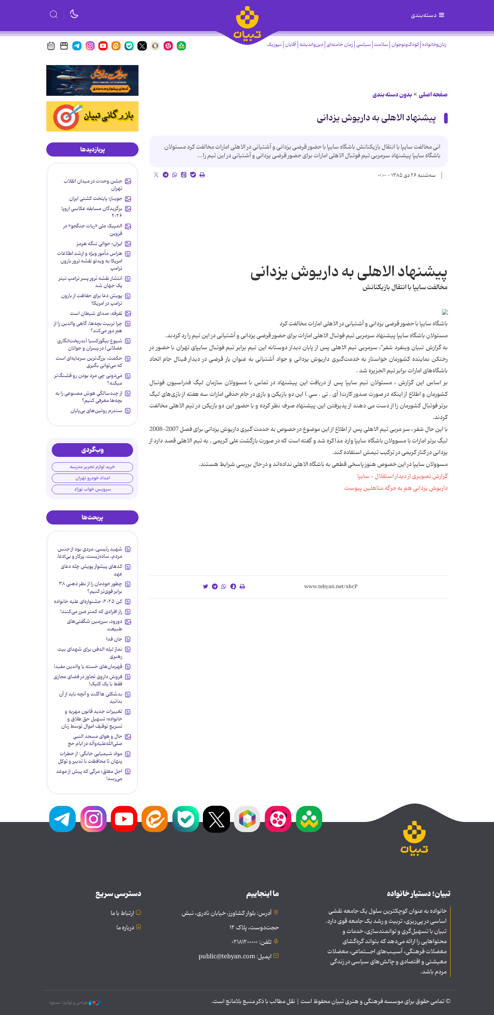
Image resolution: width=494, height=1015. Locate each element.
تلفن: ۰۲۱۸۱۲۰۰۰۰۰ (251, 942)
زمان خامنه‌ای (340, 44)
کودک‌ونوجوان (405, 44)
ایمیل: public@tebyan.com (235, 957)
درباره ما (125, 928)
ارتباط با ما (122, 913)
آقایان (290, 44)
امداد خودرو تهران (92, 478)
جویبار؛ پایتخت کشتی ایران (95, 198)
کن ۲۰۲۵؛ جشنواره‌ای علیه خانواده (88, 601)
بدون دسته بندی (392, 95)
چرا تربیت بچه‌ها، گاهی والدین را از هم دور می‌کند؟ (88, 327)
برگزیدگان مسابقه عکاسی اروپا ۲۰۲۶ (91, 212)
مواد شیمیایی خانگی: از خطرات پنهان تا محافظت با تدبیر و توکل (90, 757)
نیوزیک (274, 44)
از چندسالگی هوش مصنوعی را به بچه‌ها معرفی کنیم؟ (88, 396)
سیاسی (363, 44)
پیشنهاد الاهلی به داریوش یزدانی (376, 118)
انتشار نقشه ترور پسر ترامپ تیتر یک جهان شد (90, 282)
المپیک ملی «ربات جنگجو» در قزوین (92, 229)
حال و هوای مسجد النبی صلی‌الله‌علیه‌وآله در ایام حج (95, 740)
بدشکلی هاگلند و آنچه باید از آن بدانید (90, 697)
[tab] (92, 149)
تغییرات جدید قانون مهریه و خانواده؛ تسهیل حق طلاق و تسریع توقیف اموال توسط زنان (91, 718)
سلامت (381, 44)
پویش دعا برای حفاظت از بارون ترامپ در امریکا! (91, 299)
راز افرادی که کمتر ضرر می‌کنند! (91, 612)
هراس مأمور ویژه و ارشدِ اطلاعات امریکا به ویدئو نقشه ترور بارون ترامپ (89, 260)
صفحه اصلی (433, 95)
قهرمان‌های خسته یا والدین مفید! (88, 667)
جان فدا (114, 639)
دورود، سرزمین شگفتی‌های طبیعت (94, 625)
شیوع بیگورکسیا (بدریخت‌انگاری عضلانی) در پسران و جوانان (89, 344)
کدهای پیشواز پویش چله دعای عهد (91, 570)
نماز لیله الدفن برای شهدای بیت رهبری (90, 652)
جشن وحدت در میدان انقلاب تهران (93, 184)
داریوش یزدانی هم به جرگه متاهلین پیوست (396, 488)
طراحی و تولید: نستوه (69, 1002)
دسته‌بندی (424, 15)
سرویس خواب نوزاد (92, 489)
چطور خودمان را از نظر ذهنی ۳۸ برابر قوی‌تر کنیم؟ (90, 587)
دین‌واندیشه (311, 44)
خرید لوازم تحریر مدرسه (92, 467)
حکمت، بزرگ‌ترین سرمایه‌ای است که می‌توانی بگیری (89, 361)
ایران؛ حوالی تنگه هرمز (99, 244)
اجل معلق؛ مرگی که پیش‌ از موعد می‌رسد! (89, 775)
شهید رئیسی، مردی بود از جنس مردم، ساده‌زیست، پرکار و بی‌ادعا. (89, 552)
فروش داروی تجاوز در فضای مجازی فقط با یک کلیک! (88, 680)
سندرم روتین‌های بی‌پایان (96, 411)
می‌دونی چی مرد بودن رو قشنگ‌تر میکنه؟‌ (88, 379)
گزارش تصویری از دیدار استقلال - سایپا (402, 476)
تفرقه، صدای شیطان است (96, 313)
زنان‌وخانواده (434, 44)
